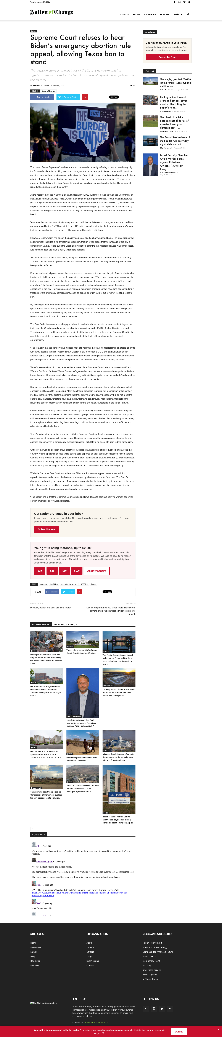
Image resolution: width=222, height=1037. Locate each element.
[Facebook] (174, 2)
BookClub (35, 960)
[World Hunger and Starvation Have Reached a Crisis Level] (82, 742)
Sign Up (178, 14)
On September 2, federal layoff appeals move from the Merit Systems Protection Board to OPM (45, 754)
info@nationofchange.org (96, 1022)
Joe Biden (54, 584)
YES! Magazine (150, 974)
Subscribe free (46, 529)
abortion (43, 584)
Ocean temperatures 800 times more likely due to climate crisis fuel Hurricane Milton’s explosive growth (111, 610)
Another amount (96, 571)
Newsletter (35, 947)
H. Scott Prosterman (169, 173)
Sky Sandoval (166, 148)
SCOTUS (84, 584)
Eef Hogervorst (166, 131)
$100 (77, 571)
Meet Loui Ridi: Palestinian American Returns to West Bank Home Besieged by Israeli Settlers (82, 789)
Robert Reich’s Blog (152, 942)
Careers (90, 951)
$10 (40, 571)
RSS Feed (35, 965)
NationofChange (48, 91)
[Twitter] (184, 2)
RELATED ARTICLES (41, 624)
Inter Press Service (152, 969)
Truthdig (147, 965)
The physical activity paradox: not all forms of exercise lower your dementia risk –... (174, 122)
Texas (93, 584)
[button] (188, 14)
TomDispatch (149, 956)
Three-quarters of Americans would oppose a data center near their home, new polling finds (119, 692)
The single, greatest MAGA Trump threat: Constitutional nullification (175, 82)
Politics (70, 646)
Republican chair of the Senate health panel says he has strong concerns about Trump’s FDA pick (118, 820)
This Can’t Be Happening (155, 947)
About (89, 942)
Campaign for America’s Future (158, 951)
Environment (108, 685)
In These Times (150, 979)
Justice (33, 31)
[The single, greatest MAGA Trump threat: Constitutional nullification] (82, 639)
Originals (150, 14)
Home (33, 942)
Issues (122, 14)
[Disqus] (82, 878)
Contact (90, 965)
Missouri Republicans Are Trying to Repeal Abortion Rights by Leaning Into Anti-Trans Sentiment (118, 757)
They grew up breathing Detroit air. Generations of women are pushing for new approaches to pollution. (46, 795)
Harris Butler (166, 111)
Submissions (93, 960)
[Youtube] (189, 2)
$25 (52, 571)
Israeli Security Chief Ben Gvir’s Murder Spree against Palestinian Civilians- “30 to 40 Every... (174, 162)
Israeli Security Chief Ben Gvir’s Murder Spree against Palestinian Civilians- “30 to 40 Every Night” (81, 723)
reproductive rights (69, 584)
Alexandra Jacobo (41, 86)
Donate (164, 14)
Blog (32, 956)
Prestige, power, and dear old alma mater (50, 607)
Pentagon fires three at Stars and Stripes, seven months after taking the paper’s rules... (173, 102)
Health (33, 683)
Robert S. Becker (167, 90)
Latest (136, 14)
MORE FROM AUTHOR (65, 624)
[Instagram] (179, 2)
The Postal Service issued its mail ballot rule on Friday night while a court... (175, 141)
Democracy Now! (151, 960)
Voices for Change (74, 716)
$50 (65, 571)
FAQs (89, 956)
